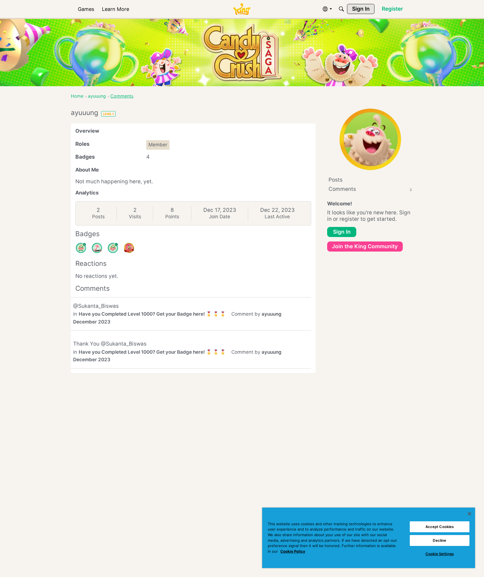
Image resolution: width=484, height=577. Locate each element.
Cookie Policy (292, 551)
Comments (370, 189)
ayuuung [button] (271, 314)
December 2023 (91, 322)
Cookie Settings (439, 554)
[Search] (341, 9)
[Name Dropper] (97, 248)
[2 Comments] (81, 248)
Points (172, 216)
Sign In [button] (342, 232)
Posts (98, 216)
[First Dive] (113, 248)
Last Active (277, 216)
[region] (368, 538)
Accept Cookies (439, 526)
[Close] (469, 513)
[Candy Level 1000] (129, 248)
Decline (439, 540)
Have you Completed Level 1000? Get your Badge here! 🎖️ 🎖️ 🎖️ (152, 314)
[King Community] (241, 9)
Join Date (219, 216)
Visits (135, 216)
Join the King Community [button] (365, 246)
